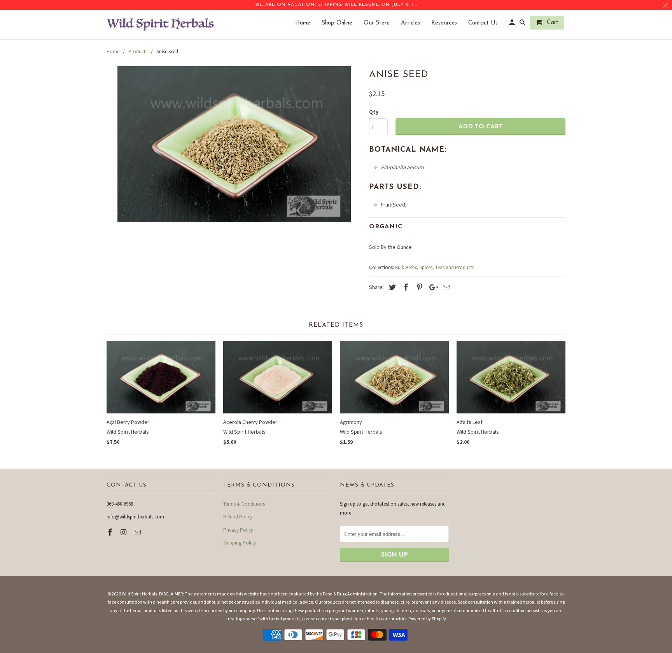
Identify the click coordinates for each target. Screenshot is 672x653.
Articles (414, 23)
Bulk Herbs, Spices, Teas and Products (434, 267)
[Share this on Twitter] (391, 287)
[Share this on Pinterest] (418, 287)
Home (306, 23)
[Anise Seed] (234, 144)
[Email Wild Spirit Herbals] (138, 532)
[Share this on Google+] (431, 287)
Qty (373, 111)
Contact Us (487, 23)
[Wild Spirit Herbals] (161, 24)
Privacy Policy (238, 530)
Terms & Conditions (244, 504)
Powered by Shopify (427, 618)
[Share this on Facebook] (405, 287)
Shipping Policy (239, 542)
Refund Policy (237, 516)
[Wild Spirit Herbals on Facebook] (111, 532)
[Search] (523, 24)
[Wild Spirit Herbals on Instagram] (124, 532)
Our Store (380, 23)
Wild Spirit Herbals (139, 594)
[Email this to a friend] (445, 287)
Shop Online (341, 23)
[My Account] (512, 24)
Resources (448, 23)
